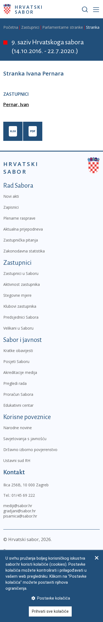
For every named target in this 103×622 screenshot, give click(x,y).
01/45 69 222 (23, 495)
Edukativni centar (18, 405)
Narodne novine (17, 427)
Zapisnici (11, 207)
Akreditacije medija (20, 372)
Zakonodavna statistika (24, 251)
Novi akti (11, 196)
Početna (10, 27)
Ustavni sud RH (16, 460)
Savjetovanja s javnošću (24, 438)
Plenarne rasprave (19, 218)
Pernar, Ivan (16, 104)
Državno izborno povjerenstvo (30, 449)
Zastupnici (30, 27)
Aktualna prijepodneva (23, 229)
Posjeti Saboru (16, 361)
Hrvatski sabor (29, 9)
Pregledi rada (15, 383)
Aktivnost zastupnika (21, 284)
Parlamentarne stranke (62, 27)
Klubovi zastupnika (19, 306)
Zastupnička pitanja (20, 240)
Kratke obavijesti (18, 350)
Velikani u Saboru (18, 328)
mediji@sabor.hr (17, 505)
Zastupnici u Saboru (20, 273)
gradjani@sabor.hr (19, 510)
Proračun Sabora (18, 394)
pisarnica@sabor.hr (20, 516)
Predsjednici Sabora (20, 317)
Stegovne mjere (17, 295)
